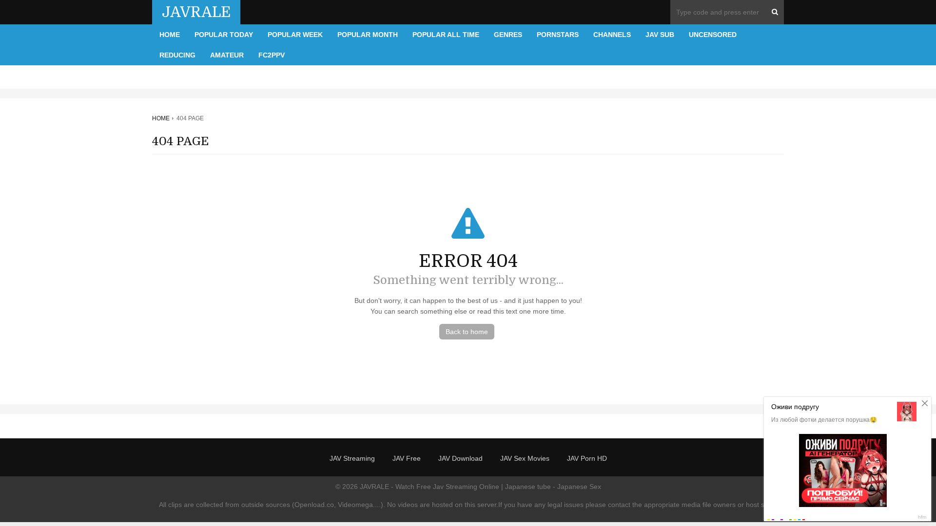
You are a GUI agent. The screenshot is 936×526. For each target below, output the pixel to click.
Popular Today (224, 34)
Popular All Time (445, 34)
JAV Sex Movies (524, 458)
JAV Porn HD (587, 458)
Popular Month (367, 34)
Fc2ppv (271, 55)
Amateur (227, 55)
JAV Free (406, 458)
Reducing (177, 55)
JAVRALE (196, 12)
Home (169, 34)
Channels (612, 34)
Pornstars (558, 34)
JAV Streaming (352, 458)
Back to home (467, 332)
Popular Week (295, 34)
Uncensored (713, 34)
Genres (508, 34)
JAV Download (460, 458)
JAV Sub (659, 34)
